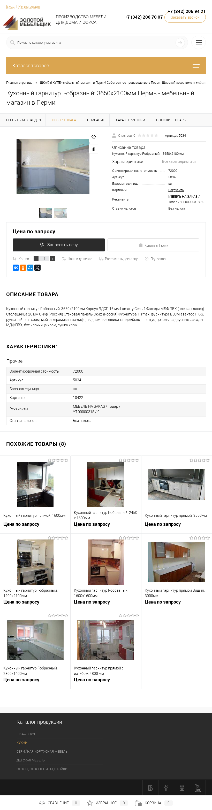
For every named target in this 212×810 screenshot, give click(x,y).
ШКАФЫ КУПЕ (27, 734)
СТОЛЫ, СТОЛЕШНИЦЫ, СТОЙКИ (42, 769)
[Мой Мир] (30, 268)
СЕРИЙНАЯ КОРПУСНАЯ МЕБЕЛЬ (42, 751)
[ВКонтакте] (16, 268)
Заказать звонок (185, 17)
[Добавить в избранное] (93, 137)
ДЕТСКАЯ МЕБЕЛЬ (31, 760)
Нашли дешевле (80, 258)
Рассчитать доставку (121, 258)
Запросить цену (62, 244)
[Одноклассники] (23, 268)
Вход (10, 6)
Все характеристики (179, 161)
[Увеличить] (53, 166)
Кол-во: (24, 258)
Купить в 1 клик (156, 245)
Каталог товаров (30, 65)
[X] (37, 268)
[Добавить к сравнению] (93, 148)
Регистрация (29, 6)
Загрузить (176, 190)
